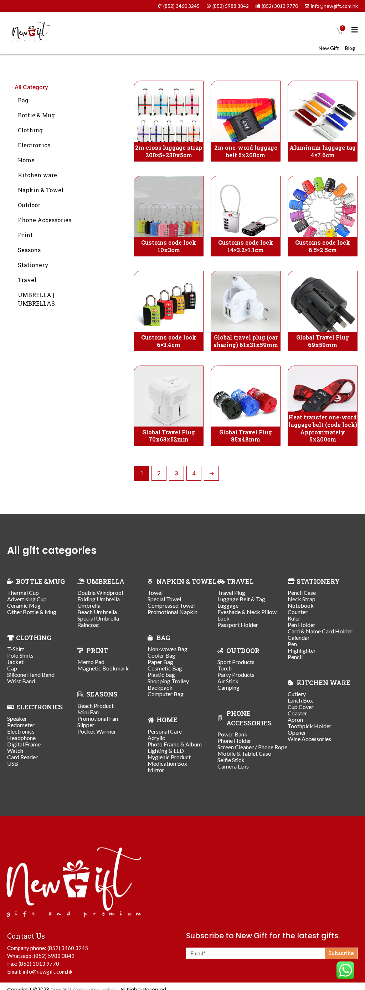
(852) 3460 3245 (67, 948)
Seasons (29, 250)
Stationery (33, 265)
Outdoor (29, 205)
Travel (27, 280)
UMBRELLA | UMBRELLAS (36, 299)
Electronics (34, 145)
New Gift (329, 48)
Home (26, 160)
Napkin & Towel (40, 190)
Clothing (30, 130)
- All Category (29, 87)
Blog (350, 48)
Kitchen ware (37, 175)
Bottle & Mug (36, 115)
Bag (23, 100)
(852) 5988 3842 (54, 956)
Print (25, 235)
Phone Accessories (44, 220)
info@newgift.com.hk (47, 971)
